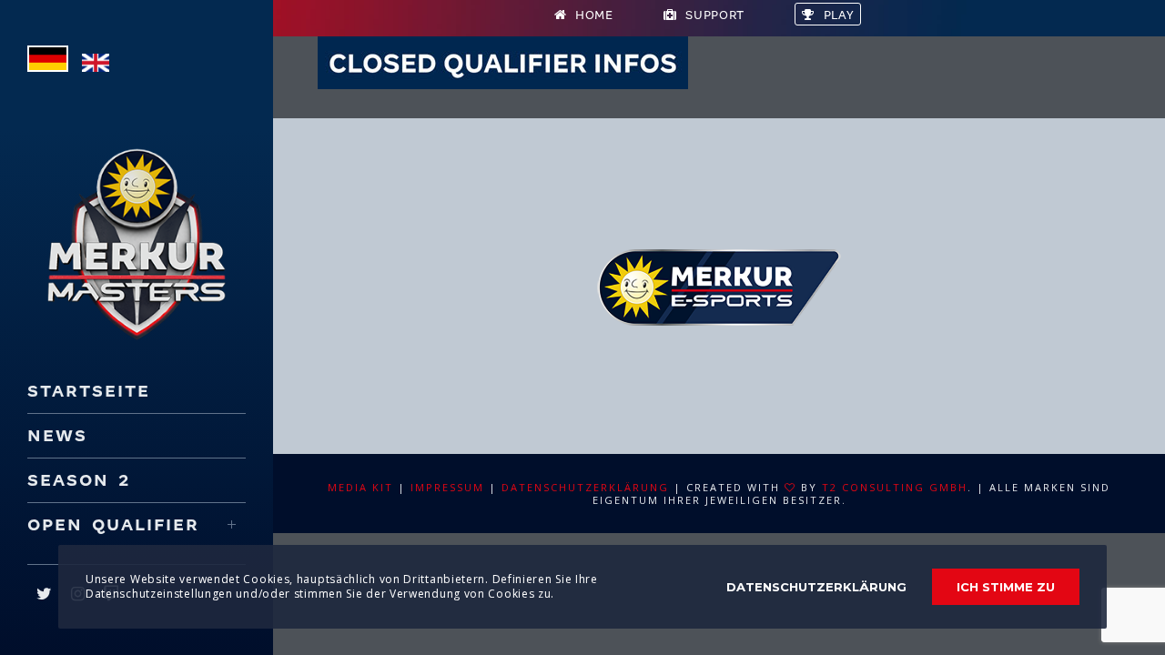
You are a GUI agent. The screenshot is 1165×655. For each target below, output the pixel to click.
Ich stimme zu (1006, 586)
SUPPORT (715, 15)
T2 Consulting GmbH (894, 487)
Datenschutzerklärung (585, 487)
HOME (594, 15)
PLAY (839, 15)
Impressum (447, 487)
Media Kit (360, 487)
